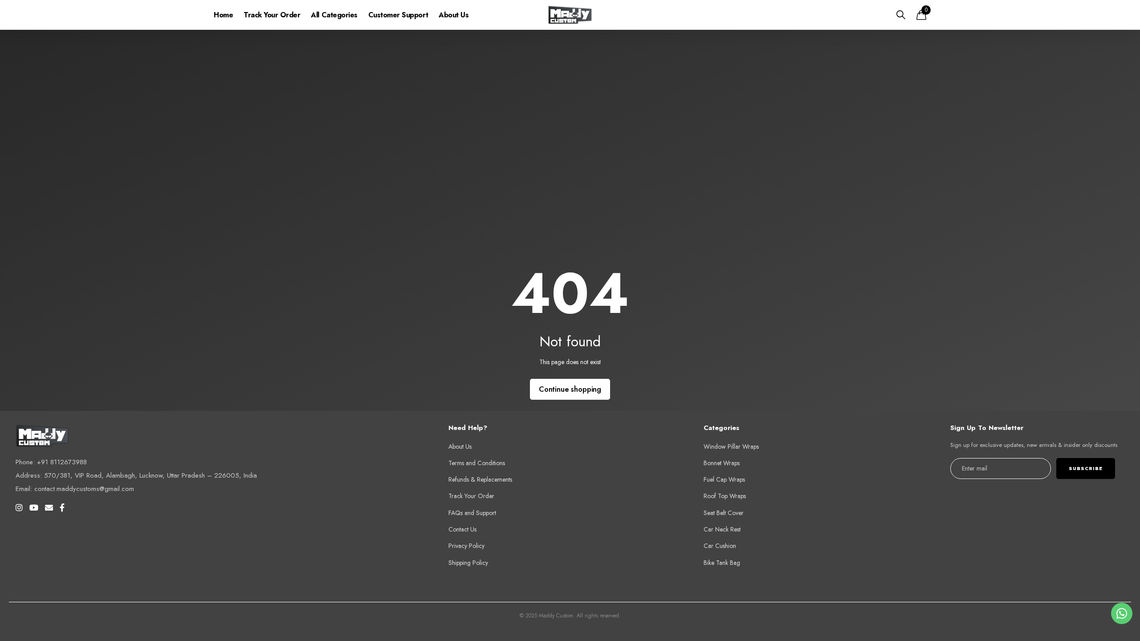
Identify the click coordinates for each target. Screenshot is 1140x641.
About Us (453, 15)
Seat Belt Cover (724, 512)
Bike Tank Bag (722, 562)
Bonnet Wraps (722, 462)
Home (223, 15)
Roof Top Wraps (725, 495)
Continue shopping (570, 389)
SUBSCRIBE (1086, 468)
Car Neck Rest (722, 529)
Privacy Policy (466, 545)
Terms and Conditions (476, 462)
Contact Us (462, 529)
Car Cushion (720, 545)
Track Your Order (272, 15)
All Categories (334, 15)
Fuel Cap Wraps (724, 479)
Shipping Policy (468, 562)
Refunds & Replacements (480, 479)
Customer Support (398, 15)
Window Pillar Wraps (731, 446)
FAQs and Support (472, 512)
